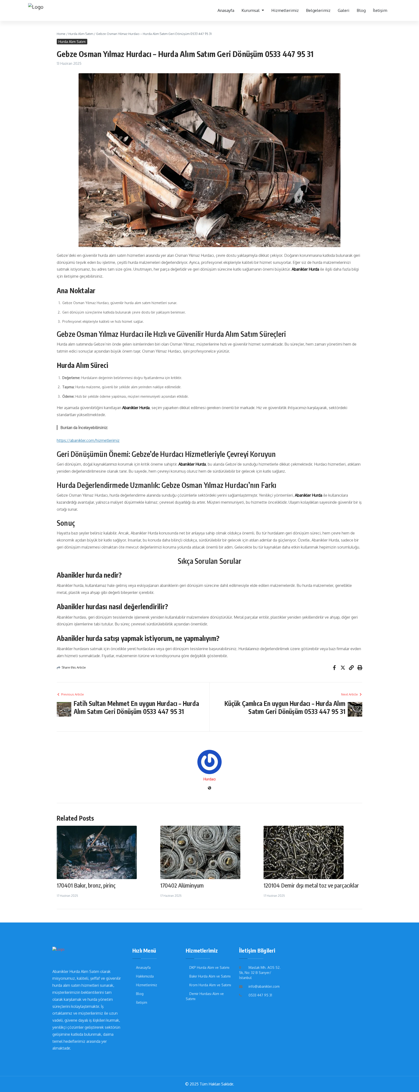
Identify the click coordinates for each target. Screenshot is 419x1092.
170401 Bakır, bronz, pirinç (86, 885)
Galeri (343, 10)
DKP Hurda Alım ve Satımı (209, 967)
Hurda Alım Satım (80, 34)
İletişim (380, 10)
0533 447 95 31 (260, 995)
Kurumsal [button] (251, 10)
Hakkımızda (145, 976)
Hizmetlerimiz (285, 10)
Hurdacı (209, 779)
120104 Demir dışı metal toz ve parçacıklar (311, 885)
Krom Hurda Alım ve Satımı (210, 985)
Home (61, 34)
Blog (361, 10)
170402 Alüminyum (182, 885)
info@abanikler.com (264, 986)
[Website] (209, 788)
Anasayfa (226, 10)
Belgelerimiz (318, 10)
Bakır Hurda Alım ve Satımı (210, 976)
